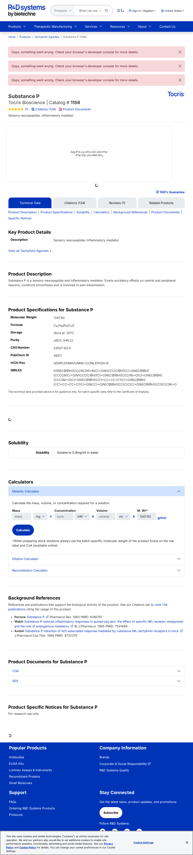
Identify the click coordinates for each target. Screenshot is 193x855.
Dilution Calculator (25, 559)
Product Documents (77, 109)
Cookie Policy (27, 847)
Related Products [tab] (161, 203)
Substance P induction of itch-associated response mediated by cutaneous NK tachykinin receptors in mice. (102, 631)
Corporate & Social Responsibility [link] (123, 764)
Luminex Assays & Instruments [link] (30, 770)
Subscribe (110, 813)
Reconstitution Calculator (30, 570)
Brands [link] (104, 757)
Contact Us (167, 26)
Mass (16, 510)
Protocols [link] (16, 815)
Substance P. (36, 617)
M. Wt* (142, 510)
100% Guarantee (172, 192)
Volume (102, 510)
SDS (15, 681)
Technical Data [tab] (30, 203)
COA (15, 671)
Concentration (65, 510)
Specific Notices (19, 218)
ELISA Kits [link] (16, 763)
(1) (26, 109)
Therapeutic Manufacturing (53, 26)
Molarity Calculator (25, 491)
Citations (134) (45, 109)
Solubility (83, 212)
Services (91, 26)
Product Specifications (57, 212)
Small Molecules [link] (20, 783)
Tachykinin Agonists (46, 36)
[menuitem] (11, 37)
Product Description (22, 212)
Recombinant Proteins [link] (24, 776)
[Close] (180, 52)
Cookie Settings (143, 842)
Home (11, 36)
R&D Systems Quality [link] (114, 770)
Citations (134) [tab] (74, 203)
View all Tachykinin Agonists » (29, 251)
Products (14, 26)
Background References (130, 212)
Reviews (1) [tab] (117, 203)
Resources (117, 26)
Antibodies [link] (16, 757)
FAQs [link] (12, 802)
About (142, 26)
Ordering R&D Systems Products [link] (32, 808)
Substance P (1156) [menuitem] (75, 36)
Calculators (101, 212)
